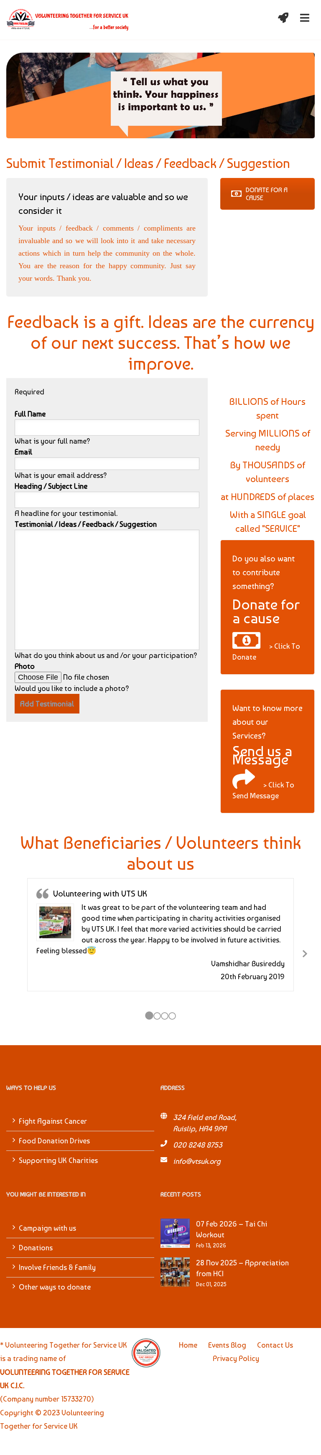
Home (188, 1345)
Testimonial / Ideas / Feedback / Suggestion (86, 524)
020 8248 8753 (197, 1144)
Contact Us (275, 1345)
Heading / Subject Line (51, 486)
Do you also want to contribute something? (263, 572)
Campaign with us (47, 1228)
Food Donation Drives (54, 1140)
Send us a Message (262, 755)
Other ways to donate (55, 1286)
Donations (36, 1247)
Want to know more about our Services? (267, 722)
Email (23, 451)
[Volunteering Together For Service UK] (68, 19)
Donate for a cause (266, 611)
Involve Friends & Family (57, 1267)
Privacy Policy (236, 1358)
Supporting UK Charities (58, 1160)
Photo (25, 666)
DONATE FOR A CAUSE (267, 194)
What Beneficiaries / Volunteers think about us (160, 853)
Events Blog (227, 1345)
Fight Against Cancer (53, 1121)
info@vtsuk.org (197, 1161)
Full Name (30, 413)
